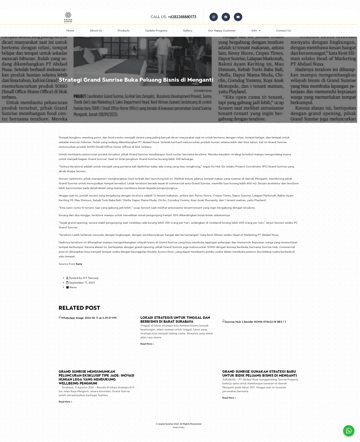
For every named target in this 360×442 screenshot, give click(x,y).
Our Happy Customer (222, 30)
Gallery (187, 30)
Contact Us (283, 30)
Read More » (65, 401)
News (73, 287)
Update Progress (156, 30)
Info (254, 30)
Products (124, 30)
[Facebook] (226, 17)
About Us (96, 30)
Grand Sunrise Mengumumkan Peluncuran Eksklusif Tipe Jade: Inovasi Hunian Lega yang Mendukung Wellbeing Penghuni (96, 377)
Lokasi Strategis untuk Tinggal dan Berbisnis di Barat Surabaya (175, 320)
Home (70, 30)
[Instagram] (213, 17)
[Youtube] (238, 17)
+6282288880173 (173, 16)
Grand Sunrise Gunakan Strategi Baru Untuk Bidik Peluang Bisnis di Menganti (259, 374)
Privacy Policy (178, 427)
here (79, 264)
